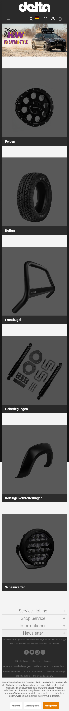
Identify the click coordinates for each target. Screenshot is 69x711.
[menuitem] (8, 18)
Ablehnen (16, 706)
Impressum (36, 671)
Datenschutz (58, 666)
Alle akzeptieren (32, 706)
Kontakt (47, 661)
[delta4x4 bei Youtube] (31, 653)
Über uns (36, 661)
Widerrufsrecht (41, 666)
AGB (26, 671)
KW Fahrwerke (34, 40)
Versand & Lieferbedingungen (16, 666)
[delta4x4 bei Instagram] (37, 653)
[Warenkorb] (60, 18)
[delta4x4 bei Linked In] (42, 653)
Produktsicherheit (11, 671)
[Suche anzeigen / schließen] (31, 18)
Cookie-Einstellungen (56, 671)
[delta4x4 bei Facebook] (26, 653)
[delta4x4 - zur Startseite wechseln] (34, 7)
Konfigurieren (51, 706)
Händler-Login (21, 661)
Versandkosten (51, 639)
